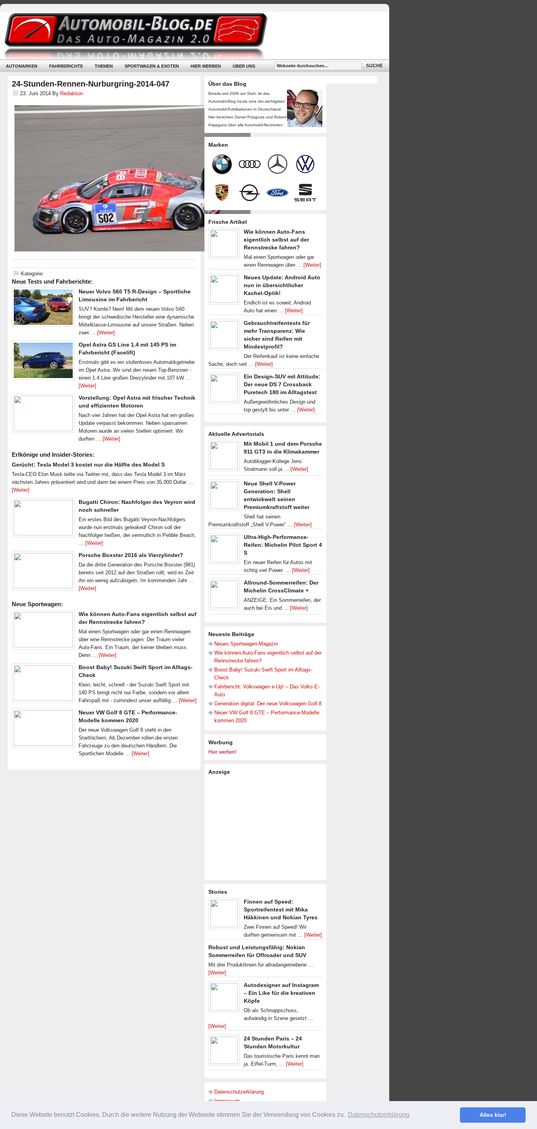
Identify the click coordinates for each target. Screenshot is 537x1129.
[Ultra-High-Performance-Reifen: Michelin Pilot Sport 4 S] (224, 550)
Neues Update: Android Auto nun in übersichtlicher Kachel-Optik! (282, 285)
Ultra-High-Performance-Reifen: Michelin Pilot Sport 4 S (283, 545)
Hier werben (206, 66)
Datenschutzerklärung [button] (378, 1114)
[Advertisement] (267, 827)
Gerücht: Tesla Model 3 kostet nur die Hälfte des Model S (88, 464)
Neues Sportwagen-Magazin (246, 644)
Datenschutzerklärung (239, 1092)
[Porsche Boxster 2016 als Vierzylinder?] (43, 572)
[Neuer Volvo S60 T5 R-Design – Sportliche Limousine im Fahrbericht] (43, 309)
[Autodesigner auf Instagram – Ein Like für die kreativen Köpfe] (224, 998)
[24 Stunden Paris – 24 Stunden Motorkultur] (224, 1052)
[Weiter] (106, 333)
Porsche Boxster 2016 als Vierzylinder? (131, 555)
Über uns (244, 66)
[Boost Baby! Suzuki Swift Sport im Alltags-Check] (43, 685)
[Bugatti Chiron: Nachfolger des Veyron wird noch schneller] (43, 519)
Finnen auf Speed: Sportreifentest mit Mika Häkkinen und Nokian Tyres (281, 909)
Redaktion (71, 93)
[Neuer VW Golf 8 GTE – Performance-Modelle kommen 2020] (43, 730)
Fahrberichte (66, 66)
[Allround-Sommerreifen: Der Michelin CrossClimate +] (224, 596)
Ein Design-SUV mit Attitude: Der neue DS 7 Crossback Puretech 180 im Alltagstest (282, 384)
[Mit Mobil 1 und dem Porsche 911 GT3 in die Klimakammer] (224, 457)
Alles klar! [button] (493, 1115)
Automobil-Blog (188, 35)
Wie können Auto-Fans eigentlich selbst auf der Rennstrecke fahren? (276, 240)
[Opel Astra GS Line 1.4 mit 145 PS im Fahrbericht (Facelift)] (43, 362)
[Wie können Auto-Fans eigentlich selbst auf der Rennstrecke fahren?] (43, 631)
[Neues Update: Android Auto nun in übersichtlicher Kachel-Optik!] (224, 291)
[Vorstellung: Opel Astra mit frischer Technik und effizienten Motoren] (43, 415)
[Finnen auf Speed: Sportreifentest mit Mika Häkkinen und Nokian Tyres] (224, 915)
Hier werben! (222, 752)
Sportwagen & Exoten (152, 66)
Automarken (21, 66)
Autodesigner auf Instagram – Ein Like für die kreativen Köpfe (281, 993)
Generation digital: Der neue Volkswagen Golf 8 (268, 704)
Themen (104, 66)
